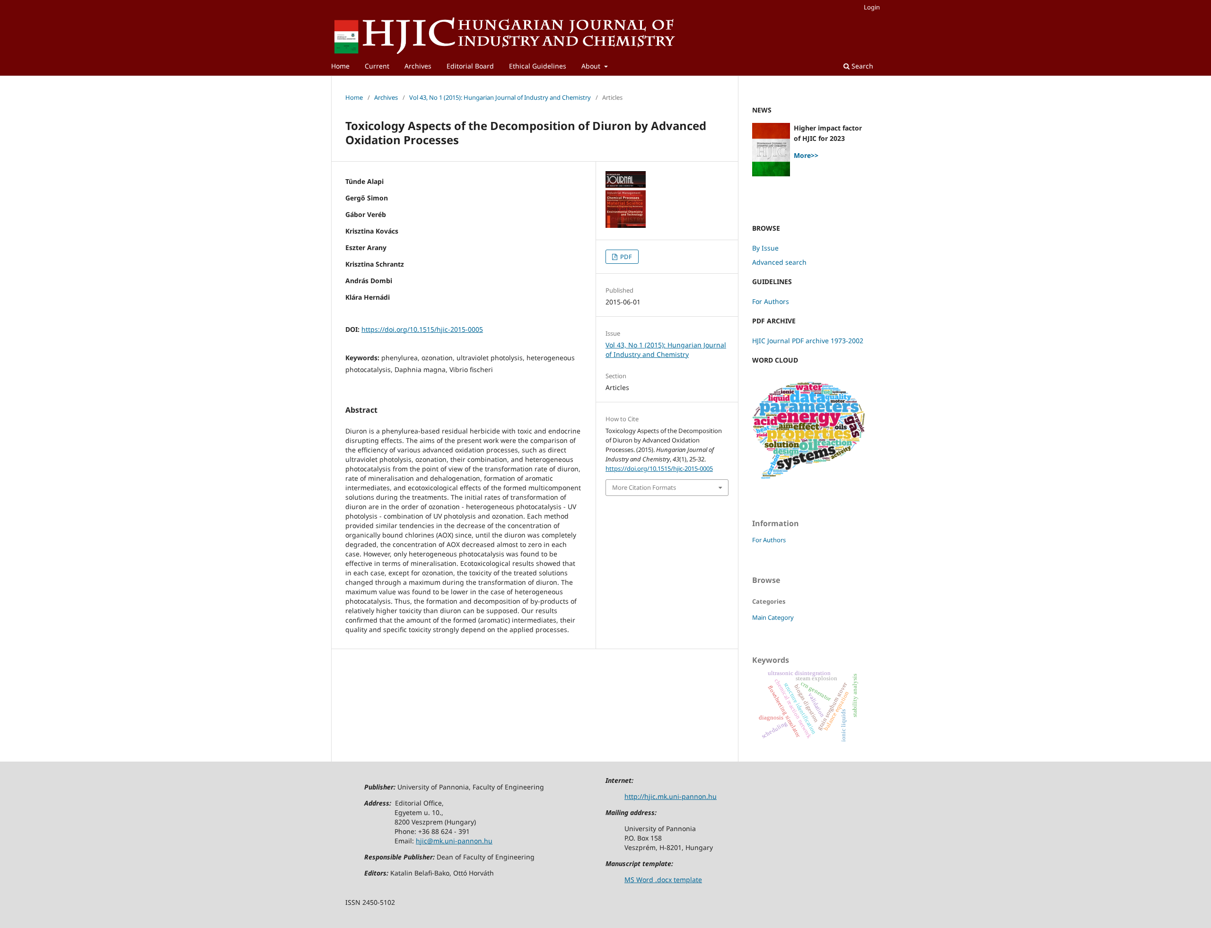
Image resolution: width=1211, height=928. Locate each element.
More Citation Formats (644, 487)
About (591, 65)
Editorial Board (470, 65)
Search (861, 65)
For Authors (770, 301)
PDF (625, 256)
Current (377, 65)
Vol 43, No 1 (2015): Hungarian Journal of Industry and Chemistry (500, 97)
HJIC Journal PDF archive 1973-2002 (807, 340)
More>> (806, 155)
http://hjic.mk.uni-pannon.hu (670, 796)
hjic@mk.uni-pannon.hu (454, 840)
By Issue (765, 247)
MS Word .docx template (663, 879)
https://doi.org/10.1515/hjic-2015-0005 (422, 329)
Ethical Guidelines (537, 65)
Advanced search (779, 262)
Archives (417, 65)
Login (872, 7)
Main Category (773, 617)
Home (340, 65)
